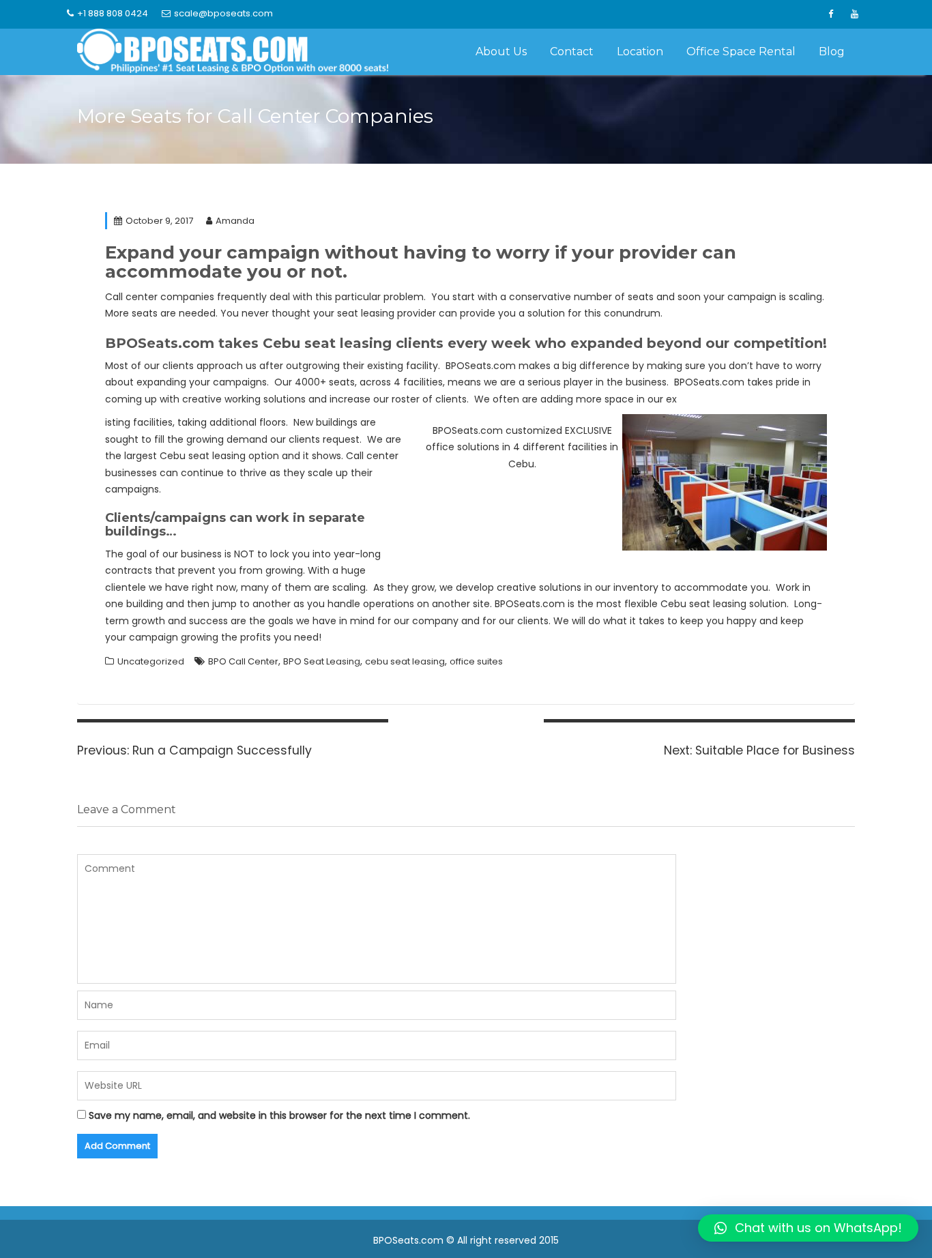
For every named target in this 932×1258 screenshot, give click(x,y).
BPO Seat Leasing (321, 661)
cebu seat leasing (405, 661)
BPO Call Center (243, 661)
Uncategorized (150, 661)
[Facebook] (830, 14)
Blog (832, 51)
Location (640, 51)
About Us (501, 51)
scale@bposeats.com (223, 13)
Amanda (235, 220)
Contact (572, 51)
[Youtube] (854, 14)
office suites (476, 661)
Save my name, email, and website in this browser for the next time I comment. (279, 1115)
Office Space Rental (741, 51)
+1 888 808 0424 (112, 13)
